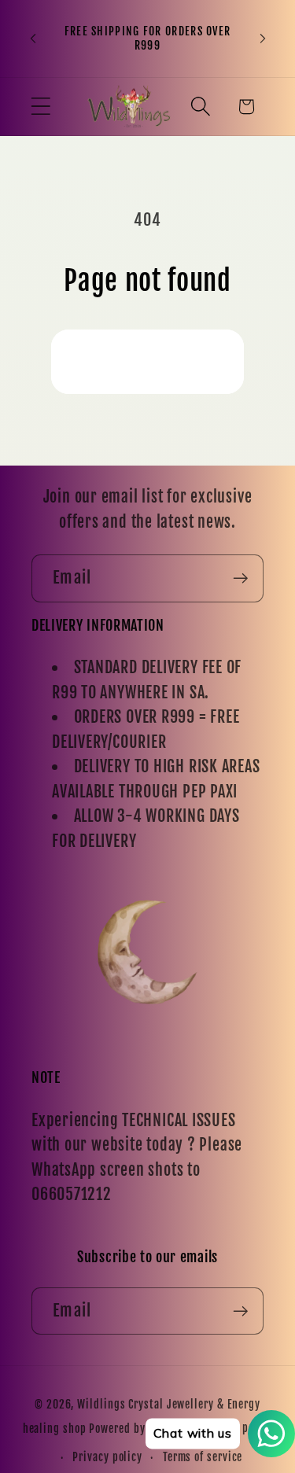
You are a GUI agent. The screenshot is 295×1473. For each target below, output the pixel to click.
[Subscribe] (240, 578)
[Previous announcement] (33, 38)
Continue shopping (147, 361)
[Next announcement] (262, 38)
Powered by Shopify (136, 1429)
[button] (40, 106)
